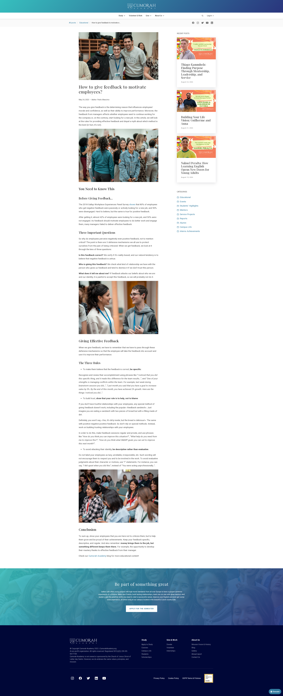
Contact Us (196, 657)
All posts (72, 23)
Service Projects (187, 214)
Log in (209, 16)
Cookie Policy (173, 678)
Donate (169, 644)
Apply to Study (147, 644)
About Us (158, 16)
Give (147, 16)
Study (121, 16)
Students (145, 654)
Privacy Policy (159, 678)
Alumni (183, 223)
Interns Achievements (190, 231)
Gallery (194, 651)
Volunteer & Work (135, 16)
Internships (171, 651)
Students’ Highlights (189, 206)
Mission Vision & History (201, 644)
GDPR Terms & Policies (191, 678)
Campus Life (186, 227)
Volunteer (170, 648)
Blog (193, 648)
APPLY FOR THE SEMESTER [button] (141, 609)
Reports (183, 218)
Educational (83, 23)
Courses (145, 648)
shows (132, 204)
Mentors (184, 210)
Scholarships (147, 657)
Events (183, 201)
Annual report (197, 654)
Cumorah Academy (97, 556)
